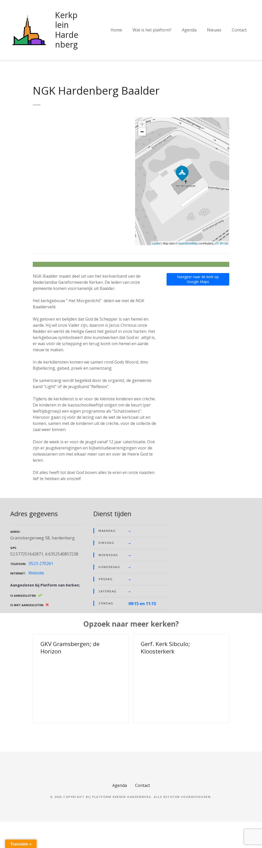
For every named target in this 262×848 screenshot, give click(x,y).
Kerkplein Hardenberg (66, 29)
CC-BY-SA (221, 243)
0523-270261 (41, 563)
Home (116, 30)
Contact (239, 30)
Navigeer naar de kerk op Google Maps (198, 279)
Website (36, 573)
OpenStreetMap (188, 243)
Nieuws (214, 30)
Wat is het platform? (152, 30)
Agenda (189, 30)
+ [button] (142, 124)
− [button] (142, 132)
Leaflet (156, 243)
